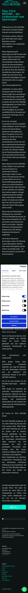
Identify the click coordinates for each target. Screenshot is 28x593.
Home (3, 570)
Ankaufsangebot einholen (8, 566)
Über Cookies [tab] (22, 270)
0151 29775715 (5, 554)
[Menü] (24, 3)
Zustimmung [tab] (5, 270)
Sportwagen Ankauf (7, 576)
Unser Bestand (5, 580)
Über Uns (4, 578)
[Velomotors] (11, 3)
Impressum (5, 572)
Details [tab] (14, 270)
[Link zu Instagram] (21, 589)
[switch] (24, 301)
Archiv (3, 568)
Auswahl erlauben (14, 321)
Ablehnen (14, 325)
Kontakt (4, 574)
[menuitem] (24, 3)
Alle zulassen (14, 316)
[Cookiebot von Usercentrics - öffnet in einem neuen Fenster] (20, 267)
